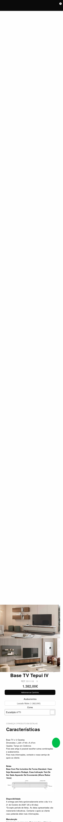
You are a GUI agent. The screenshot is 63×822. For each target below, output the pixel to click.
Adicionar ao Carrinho (30, 692)
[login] (55, 5)
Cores (19, 710)
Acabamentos (29, 701)
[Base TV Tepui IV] (30, 621)
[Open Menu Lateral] (3, 5)
